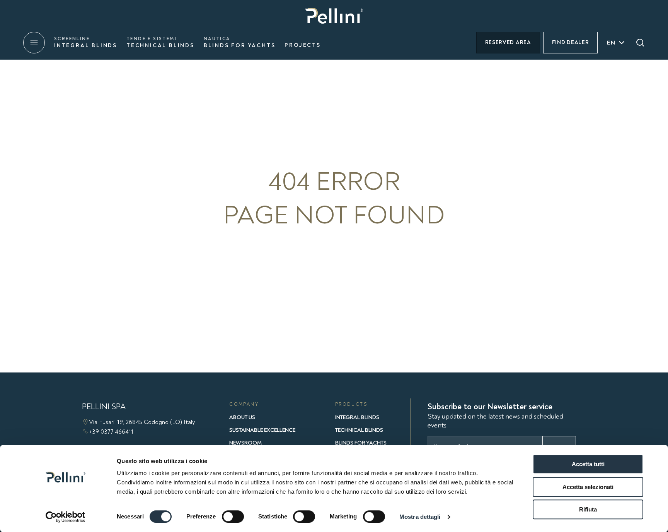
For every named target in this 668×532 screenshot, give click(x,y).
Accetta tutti (588, 464)
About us (242, 417)
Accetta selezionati (587, 487)
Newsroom (245, 442)
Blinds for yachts (240, 42)
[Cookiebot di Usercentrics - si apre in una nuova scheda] (65, 517)
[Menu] (34, 42)
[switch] (233, 516)
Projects (302, 45)
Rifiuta (588, 509)
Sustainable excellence (262, 430)
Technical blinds (160, 42)
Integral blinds (85, 42)
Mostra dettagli (420, 516)
